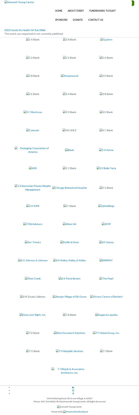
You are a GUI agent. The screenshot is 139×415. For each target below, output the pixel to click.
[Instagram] (73, 390)
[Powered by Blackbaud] (75, 411)
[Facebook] (73, 393)
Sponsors (61, 19)
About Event (76, 10)
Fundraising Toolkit (102, 10)
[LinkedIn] (73, 387)
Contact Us (95, 19)
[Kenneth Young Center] (19, 1)
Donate (78, 19)
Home (58, 10)
